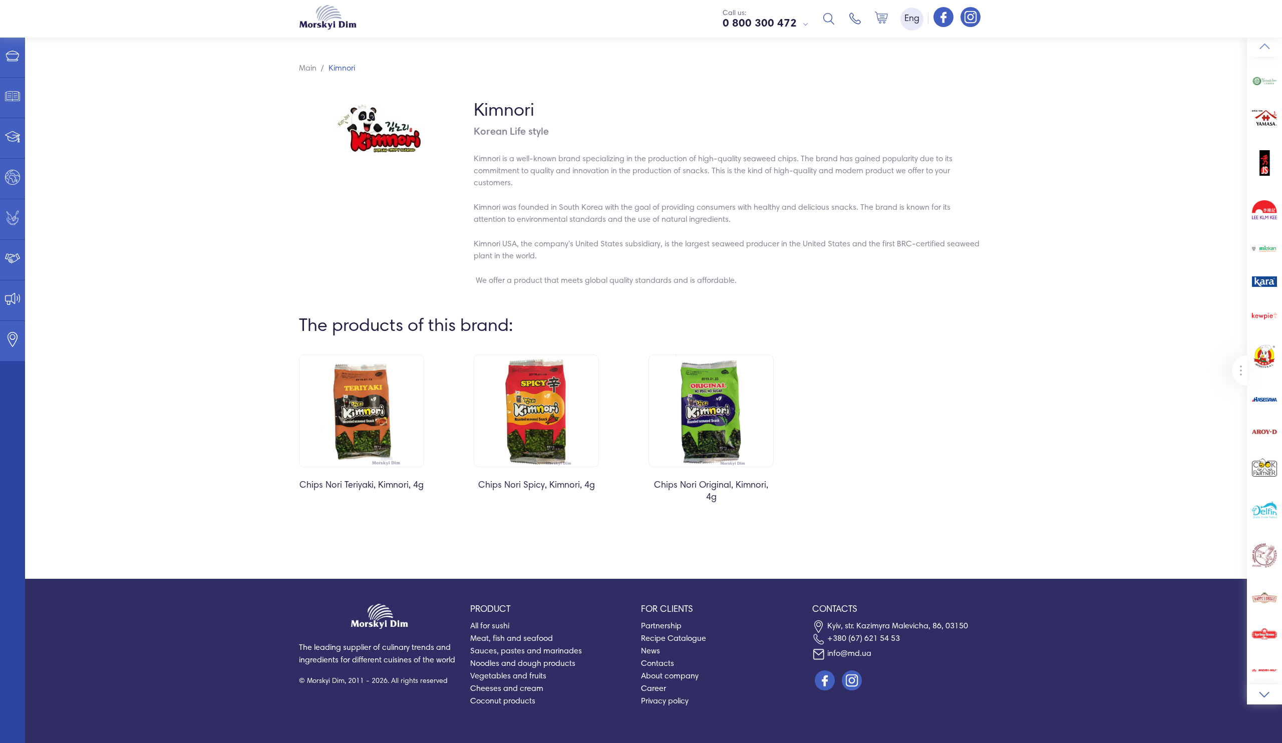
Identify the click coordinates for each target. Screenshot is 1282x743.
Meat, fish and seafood (511, 639)
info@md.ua (849, 654)
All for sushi (489, 626)
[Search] (829, 19)
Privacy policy (665, 701)
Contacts (657, 664)
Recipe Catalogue (673, 639)
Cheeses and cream (506, 689)
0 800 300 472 (760, 24)
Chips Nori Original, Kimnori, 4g (711, 491)
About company (670, 676)
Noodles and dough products (522, 664)
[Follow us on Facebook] (944, 18)
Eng (911, 19)
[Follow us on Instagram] (970, 18)
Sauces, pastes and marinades (526, 651)
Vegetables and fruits (508, 676)
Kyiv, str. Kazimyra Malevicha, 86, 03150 (897, 626)
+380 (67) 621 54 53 (863, 639)
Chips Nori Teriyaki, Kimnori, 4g (361, 485)
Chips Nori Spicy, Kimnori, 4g (536, 485)
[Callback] (855, 19)
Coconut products (502, 701)
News (650, 651)
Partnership (661, 626)
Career (653, 689)
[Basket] (881, 18)
